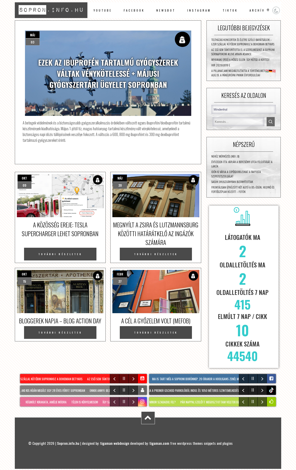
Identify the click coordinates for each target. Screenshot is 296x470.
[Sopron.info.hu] (51, 16)
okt (24, 178)
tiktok (272, 390)
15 (24, 281)
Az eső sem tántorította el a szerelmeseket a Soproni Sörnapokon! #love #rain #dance (243, 51)
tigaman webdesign (114, 443)
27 (120, 281)
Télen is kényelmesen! (75, 402)
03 (32, 42)
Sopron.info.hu (68, 443)
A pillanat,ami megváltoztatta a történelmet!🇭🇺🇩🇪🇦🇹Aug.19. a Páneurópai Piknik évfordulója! (243, 72)
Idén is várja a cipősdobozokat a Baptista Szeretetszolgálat (236, 174)
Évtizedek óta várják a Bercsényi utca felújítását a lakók (241, 164)
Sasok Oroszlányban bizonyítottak (232, 181)
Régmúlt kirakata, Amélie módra (37, 402)
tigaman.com (159, 443)
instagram (199, 10)
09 (24, 185)
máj (32, 34)
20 (120, 185)
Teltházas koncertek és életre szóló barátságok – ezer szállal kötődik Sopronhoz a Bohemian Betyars (242, 41)
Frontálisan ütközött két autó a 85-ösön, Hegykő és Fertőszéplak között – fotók (242, 189)
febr (120, 274)
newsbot (166, 10)
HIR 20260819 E (220, 65)
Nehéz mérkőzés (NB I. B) (225, 156)
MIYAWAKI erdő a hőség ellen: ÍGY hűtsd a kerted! (240, 59)
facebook (134, 10)
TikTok (230, 10)
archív (257, 10)
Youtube (102, 10)
